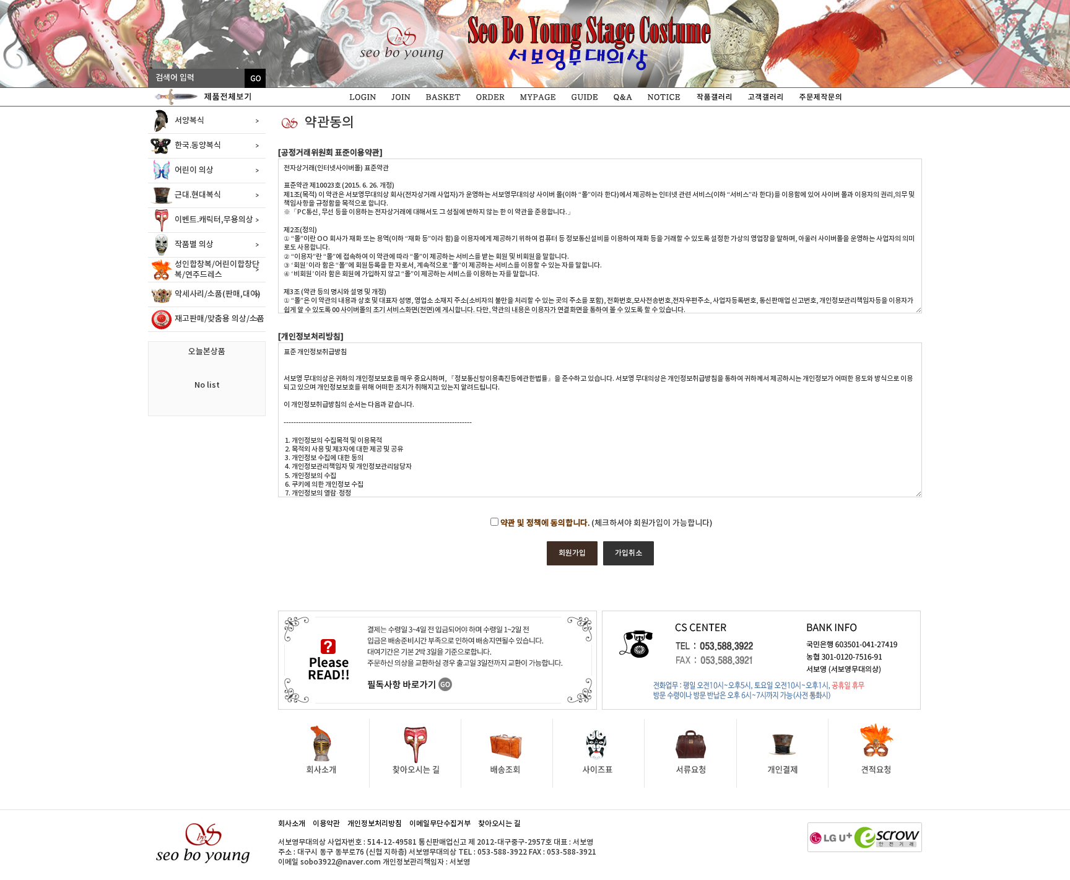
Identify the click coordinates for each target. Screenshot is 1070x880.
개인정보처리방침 (374, 823)
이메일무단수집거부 (440, 823)
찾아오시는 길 (499, 823)
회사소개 (291, 823)
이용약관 (326, 823)
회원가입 (572, 553)
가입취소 (628, 553)
